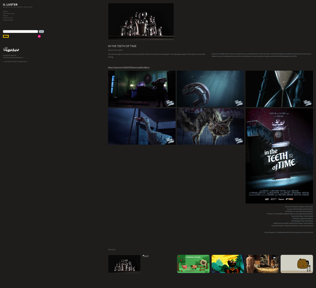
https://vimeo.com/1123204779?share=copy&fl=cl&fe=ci (129, 67)
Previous (111, 249)
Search (41, 31)
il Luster (10, 4)
